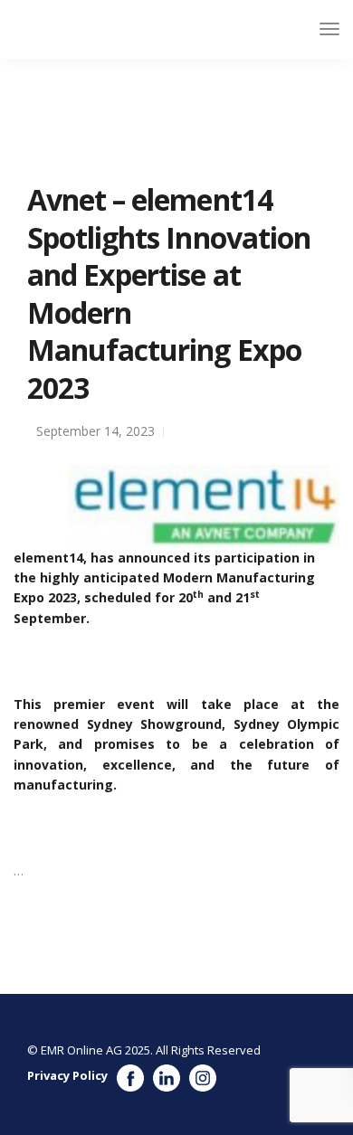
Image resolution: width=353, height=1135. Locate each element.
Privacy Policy (67, 1075)
